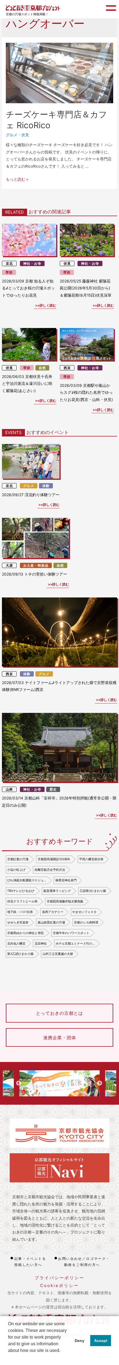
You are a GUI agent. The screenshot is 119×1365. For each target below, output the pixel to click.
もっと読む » (17, 179)
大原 (9, 565)
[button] (9, 1358)
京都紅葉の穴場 (18, 859)
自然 (42, 368)
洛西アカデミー (52, 912)
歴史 (53, 789)
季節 (9, 272)
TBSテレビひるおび (20, 891)
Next (99, 1083)
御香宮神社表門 (66, 880)
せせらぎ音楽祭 (18, 922)
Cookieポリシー (59, 1285)
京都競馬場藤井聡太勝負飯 (65, 901)
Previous (18, 1083)
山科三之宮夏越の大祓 (58, 954)
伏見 (25, 135)
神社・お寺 (32, 263)
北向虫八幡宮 (16, 943)
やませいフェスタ (84, 912)
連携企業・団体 (59, 1037)
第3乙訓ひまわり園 (20, 954)
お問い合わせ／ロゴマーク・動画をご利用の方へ (84, 1261)
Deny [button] (79, 1340)
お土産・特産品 (35, 565)
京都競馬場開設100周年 (54, 859)
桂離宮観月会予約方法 (50, 870)
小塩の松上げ (16, 870)
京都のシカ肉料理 (86, 922)
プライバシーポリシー (59, 1277)
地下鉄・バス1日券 (20, 912)
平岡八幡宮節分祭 (91, 859)
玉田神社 (41, 943)
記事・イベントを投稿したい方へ (30, 1261)
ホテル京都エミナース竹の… (75, 943)
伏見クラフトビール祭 (22, 901)
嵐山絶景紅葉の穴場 (51, 922)
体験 (46, 486)
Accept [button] (100, 1340)
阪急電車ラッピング (57, 891)
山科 (9, 789)
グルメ (11, 135)
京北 (9, 263)
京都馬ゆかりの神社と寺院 (25, 933)
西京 (67, 368)
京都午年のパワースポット (71, 933)
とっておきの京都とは (59, 1013)
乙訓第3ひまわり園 (93, 891)
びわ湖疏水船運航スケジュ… (26, 880)
